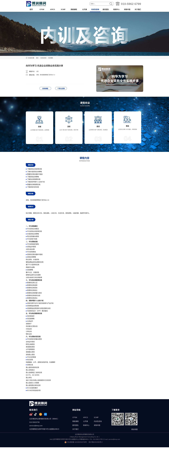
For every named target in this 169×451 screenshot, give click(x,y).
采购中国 (127, 9)
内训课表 (50, 58)
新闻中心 (116, 9)
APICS (52, 9)
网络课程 (74, 9)
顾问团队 (106, 9)
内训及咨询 (95, 9)
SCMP (63, 9)
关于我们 (138, 9)
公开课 (84, 9)
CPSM (42, 9)
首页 (31, 9)
